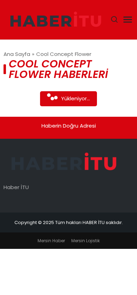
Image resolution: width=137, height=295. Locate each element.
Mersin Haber (51, 241)
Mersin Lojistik (85, 241)
